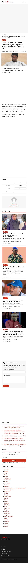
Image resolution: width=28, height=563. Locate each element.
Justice (3, 40)
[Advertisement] (14, 18)
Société (6, 520)
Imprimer (7, 191)
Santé (5, 518)
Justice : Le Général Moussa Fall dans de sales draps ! (14, 267)
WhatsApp (8, 185)
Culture (6, 481)
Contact (3, 549)
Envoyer (6, 385)
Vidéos (6, 526)
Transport (6, 525)
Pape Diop (12, 51)
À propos (3, 547)
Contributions (7, 479)
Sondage (6, 521)
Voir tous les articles (14, 206)
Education (6, 486)
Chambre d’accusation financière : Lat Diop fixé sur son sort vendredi (13, 300)
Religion (6, 515)
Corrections (4, 553)
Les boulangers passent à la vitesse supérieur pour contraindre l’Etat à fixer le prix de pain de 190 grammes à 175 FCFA (14, 431)
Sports (6, 523)
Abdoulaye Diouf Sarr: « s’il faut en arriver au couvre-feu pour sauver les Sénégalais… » (15, 445)
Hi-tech (6, 495)
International (7, 496)
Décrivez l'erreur (7, 375)
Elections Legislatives (9, 490)
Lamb (5, 500)
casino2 (6, 476)
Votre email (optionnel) (8, 369)
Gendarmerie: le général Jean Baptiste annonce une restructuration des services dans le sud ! (14, 440)
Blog (5, 473)
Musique (6, 503)
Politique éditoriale (6, 551)
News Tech (7, 508)
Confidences (7, 478)
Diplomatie (7, 483)
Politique (6, 511)
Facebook (8, 182)
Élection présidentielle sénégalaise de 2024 (14, 488)
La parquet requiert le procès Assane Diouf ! (15, 436)
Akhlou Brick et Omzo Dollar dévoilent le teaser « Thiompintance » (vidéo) (14, 426)
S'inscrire (14, 460)
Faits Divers (7, 491)
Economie (6, 484)
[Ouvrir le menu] (2, 2)
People (6, 510)
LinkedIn (20, 185)
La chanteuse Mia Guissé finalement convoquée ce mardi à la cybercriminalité (13, 235)
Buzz (5, 474)
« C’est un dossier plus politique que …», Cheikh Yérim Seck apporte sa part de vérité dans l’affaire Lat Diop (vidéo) (13, 333)
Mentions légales (5, 555)
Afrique (6, 471)
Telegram (8, 188)
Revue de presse (8, 516)
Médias (6, 501)
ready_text (7, 513)
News (5, 506)
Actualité (6, 231)
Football (6, 493)
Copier (20, 188)
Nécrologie (7, 505)
